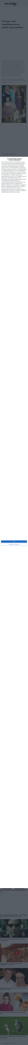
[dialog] (14, 522)
